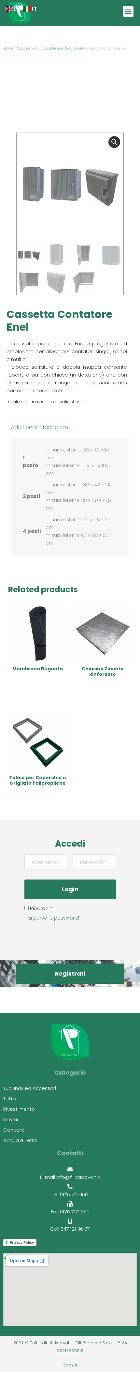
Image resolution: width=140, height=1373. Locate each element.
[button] (128, 11)
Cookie (70, 1365)
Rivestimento (19, 1109)
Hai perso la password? (52, 917)
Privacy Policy (22, 1242)
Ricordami (41, 908)
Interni (10, 1120)
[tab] (39, 427)
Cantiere (13, 1130)
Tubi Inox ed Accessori (29, 1088)
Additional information (39, 427)
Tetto (9, 1099)
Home (8, 48)
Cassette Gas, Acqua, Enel (63, 48)
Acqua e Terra (28, 48)
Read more (37, 689)
